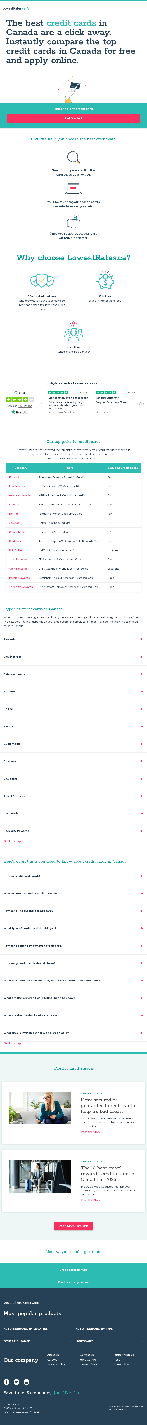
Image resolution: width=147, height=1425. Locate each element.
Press (116, 1359)
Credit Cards (92, 1093)
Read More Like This (73, 1226)
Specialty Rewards (21, 587)
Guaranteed (16, 532)
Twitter (16, 1382)
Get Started (73, 118)
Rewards (14, 477)
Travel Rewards (19, 559)
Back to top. (12, 841)
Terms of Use (88, 1364)
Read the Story (90, 1132)
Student (14, 504)
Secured (14, 523)
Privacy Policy (56, 1364)
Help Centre (88, 1359)
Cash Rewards (18, 568)
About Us (53, 1354)
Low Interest (17, 486)
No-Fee (14, 513)
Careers (52, 1359)
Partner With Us (123, 1354)
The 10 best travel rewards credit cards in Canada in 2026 (107, 1174)
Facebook (6, 1382)
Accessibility (121, 1364)
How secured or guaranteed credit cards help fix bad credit (108, 1106)
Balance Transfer (20, 495)
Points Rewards (19, 577)
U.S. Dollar (15, 550)
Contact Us (87, 1354)
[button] (140, 7)
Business (15, 541)
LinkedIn (26, 1382)
